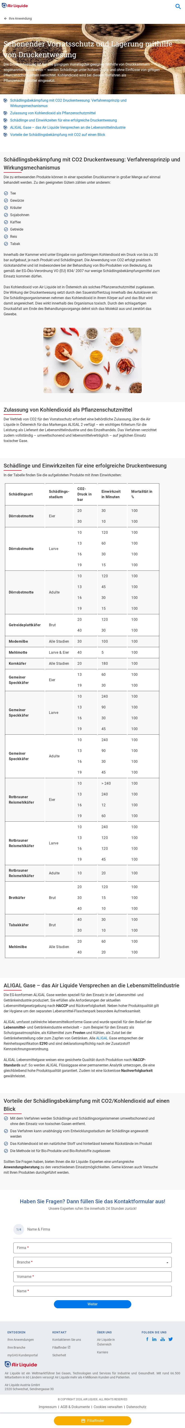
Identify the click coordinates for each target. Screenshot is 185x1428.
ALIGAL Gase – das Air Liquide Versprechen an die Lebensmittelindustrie (67, 127)
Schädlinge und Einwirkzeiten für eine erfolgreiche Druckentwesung (63, 120)
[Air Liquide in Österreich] (15, 5)
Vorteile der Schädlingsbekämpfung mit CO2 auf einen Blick (57, 135)
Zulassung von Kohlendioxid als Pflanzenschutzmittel (53, 113)
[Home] (21, 1363)
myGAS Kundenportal (22, 1355)
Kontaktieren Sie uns (66, 1339)
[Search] (178, 7)
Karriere (102, 1352)
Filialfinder (59, 1347)
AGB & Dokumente (75, 1407)
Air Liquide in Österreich (106, 1342)
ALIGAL (102, 1038)
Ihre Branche (16, 1347)
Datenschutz (136, 1407)
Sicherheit (59, 1355)
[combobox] (178, 7)
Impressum (48, 1407)
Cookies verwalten (108, 1407)
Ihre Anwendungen (20, 1339)
